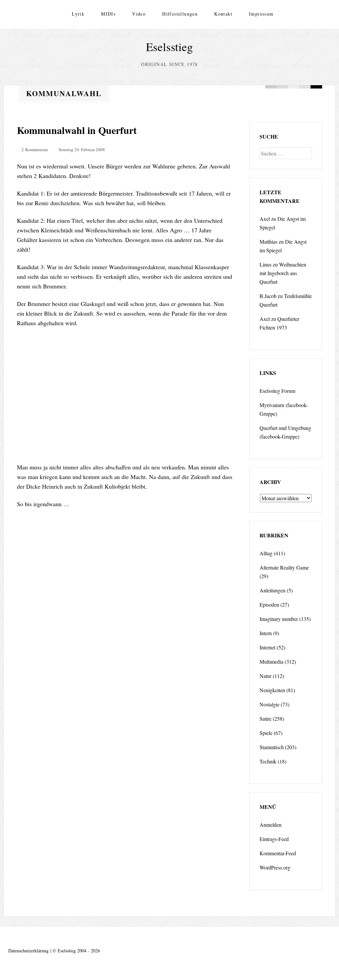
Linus (265, 264)
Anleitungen (272, 590)
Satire (265, 718)
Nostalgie (269, 704)
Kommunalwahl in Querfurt (77, 130)
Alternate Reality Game (284, 567)
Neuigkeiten (272, 690)
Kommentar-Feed (278, 853)
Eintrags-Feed (274, 838)
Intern (266, 633)
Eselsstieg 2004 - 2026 (79, 950)
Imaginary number (279, 618)
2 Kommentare (35, 149)
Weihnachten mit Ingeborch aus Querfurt (283, 273)
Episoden (269, 604)
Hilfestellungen (180, 14)
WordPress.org (275, 867)
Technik (268, 761)
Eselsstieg (169, 46)
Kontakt (223, 14)
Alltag (266, 553)
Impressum (261, 14)
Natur (265, 675)
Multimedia (271, 661)
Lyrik (78, 14)
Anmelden (270, 824)
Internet (267, 647)
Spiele (266, 732)
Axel (265, 218)
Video (139, 14)
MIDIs (108, 14)
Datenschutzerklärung (28, 950)
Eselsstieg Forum (277, 390)
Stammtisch (272, 747)
